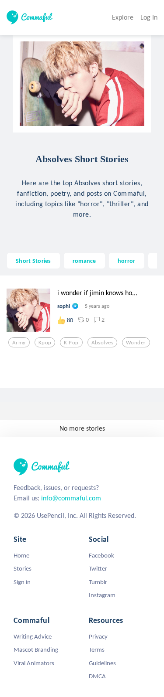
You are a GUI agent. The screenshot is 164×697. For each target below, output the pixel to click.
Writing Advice (33, 636)
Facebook (101, 555)
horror (127, 261)
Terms (97, 649)
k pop (71, 343)
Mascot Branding (36, 649)
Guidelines (102, 663)
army (19, 343)
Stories (22, 568)
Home (21, 555)
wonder (136, 343)
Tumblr (98, 582)
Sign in (22, 582)
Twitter (98, 568)
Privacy (98, 636)
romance (84, 261)
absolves (102, 343)
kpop (45, 343)
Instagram (102, 595)
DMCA (97, 676)
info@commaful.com (71, 498)
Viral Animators (34, 663)
